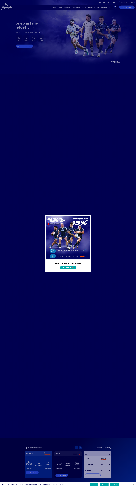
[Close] (133, 484)
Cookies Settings (94, 484)
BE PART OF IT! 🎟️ (68, 267)
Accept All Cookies (114, 484)
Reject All (104, 484)
